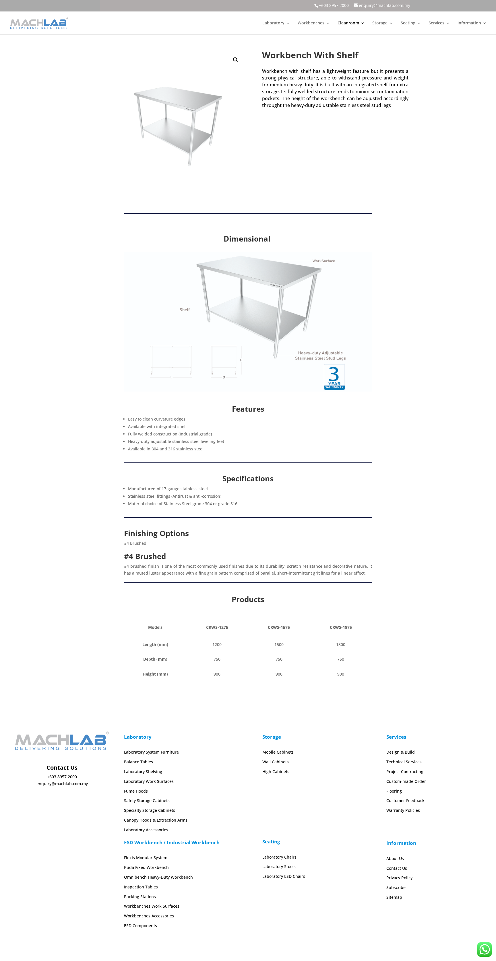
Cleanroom (348, 23)
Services (436, 23)
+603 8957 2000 (334, 5)
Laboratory (273, 23)
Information (469, 23)
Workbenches (311, 23)
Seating (408, 23)
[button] (235, 60)
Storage (380, 23)
